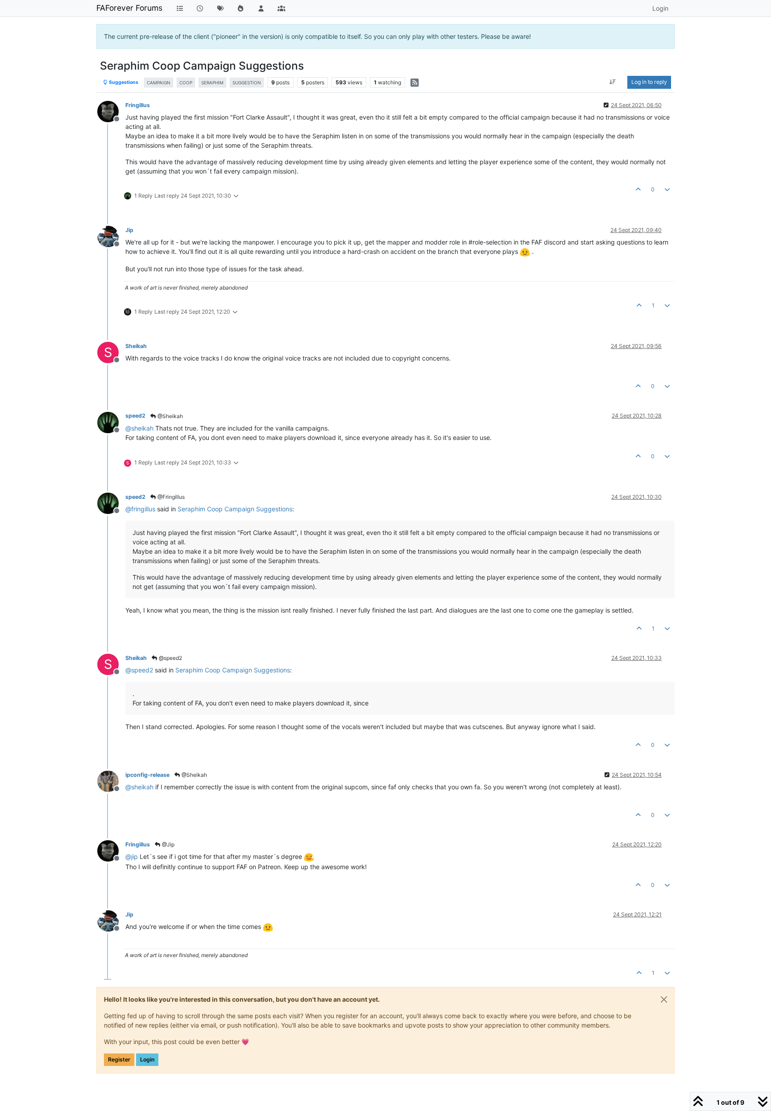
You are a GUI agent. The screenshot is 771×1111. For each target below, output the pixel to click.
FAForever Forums (129, 7)
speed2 (135, 415)
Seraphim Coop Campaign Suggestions (235, 509)
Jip (129, 230)
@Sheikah (169, 416)
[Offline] (111, 111)
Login (147, 1059)
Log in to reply (649, 82)
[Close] (664, 999)
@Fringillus (170, 496)
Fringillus (137, 105)
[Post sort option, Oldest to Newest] (612, 82)
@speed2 (170, 658)
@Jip (167, 844)
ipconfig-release (147, 774)
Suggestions (123, 82)
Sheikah (136, 346)
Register (119, 1059)
